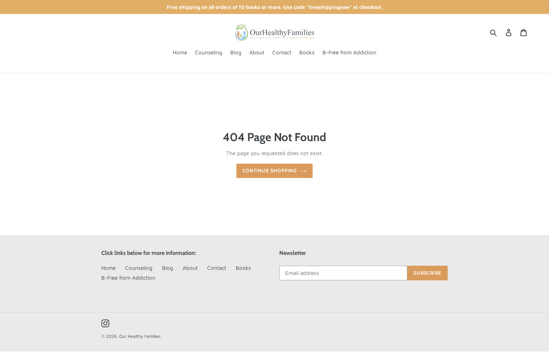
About (190, 268)
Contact (216, 268)
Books (243, 268)
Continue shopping (269, 171)
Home (108, 268)
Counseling (138, 268)
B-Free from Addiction (128, 278)
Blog (167, 268)
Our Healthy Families (139, 336)
